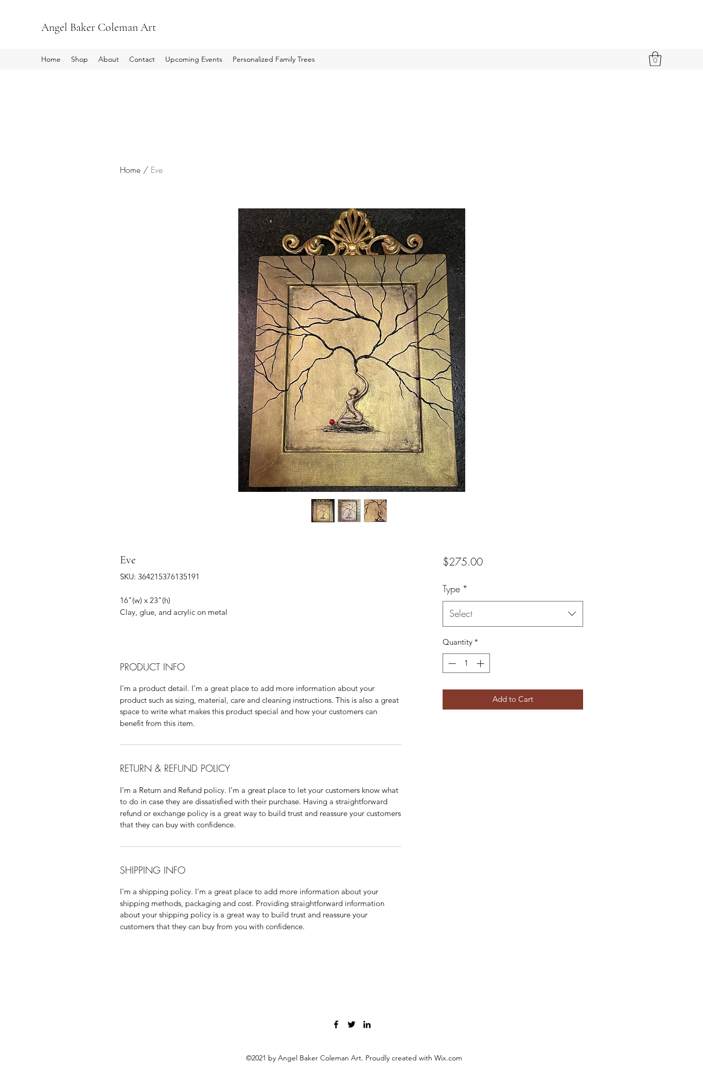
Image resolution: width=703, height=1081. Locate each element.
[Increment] (481, 663)
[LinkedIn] (367, 1024)
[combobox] (513, 614)
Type (455, 588)
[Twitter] (351, 1024)
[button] (655, 58)
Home (130, 169)
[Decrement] (451, 663)
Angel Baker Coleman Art (98, 27)
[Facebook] (336, 1024)
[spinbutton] (466, 663)
